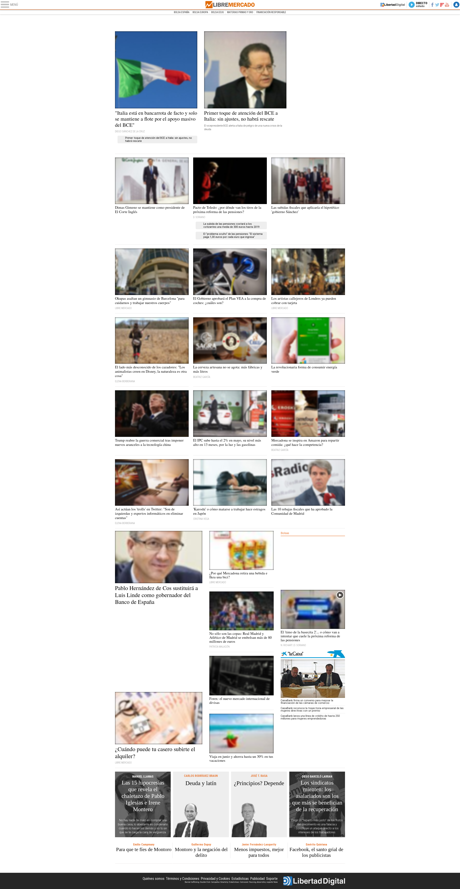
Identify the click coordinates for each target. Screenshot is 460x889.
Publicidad (257, 878)
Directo (421, 5)
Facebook (432, 5)
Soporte (272, 878)
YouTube (447, 5)
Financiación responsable (271, 12)
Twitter (437, 5)
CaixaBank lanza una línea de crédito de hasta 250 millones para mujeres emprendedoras (310, 717)
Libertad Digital (314, 880)
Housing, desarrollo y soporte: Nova (263, 882)
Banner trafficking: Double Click (197, 882)
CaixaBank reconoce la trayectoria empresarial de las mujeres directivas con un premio (312, 709)
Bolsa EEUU (217, 12)
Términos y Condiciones (182, 878)
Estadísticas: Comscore (238, 882)
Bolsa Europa (200, 12)
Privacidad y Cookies (215, 878)
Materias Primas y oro (240, 12)
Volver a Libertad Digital (392, 5)
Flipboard (442, 4)
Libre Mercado (230, 4)
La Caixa (313, 654)
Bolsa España (181, 12)
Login (456, 5)
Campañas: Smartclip (219, 882)
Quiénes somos (153, 878)
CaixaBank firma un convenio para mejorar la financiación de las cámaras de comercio (307, 701)
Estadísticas (240, 878)
